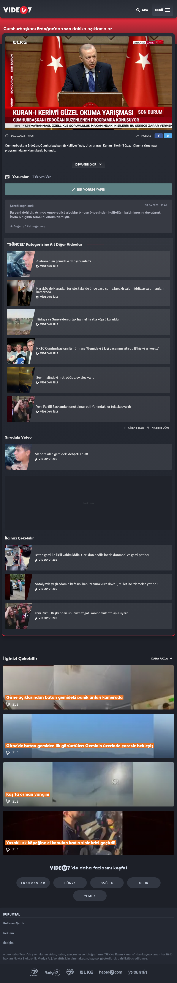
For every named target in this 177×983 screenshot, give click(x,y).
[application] (88, 491)
